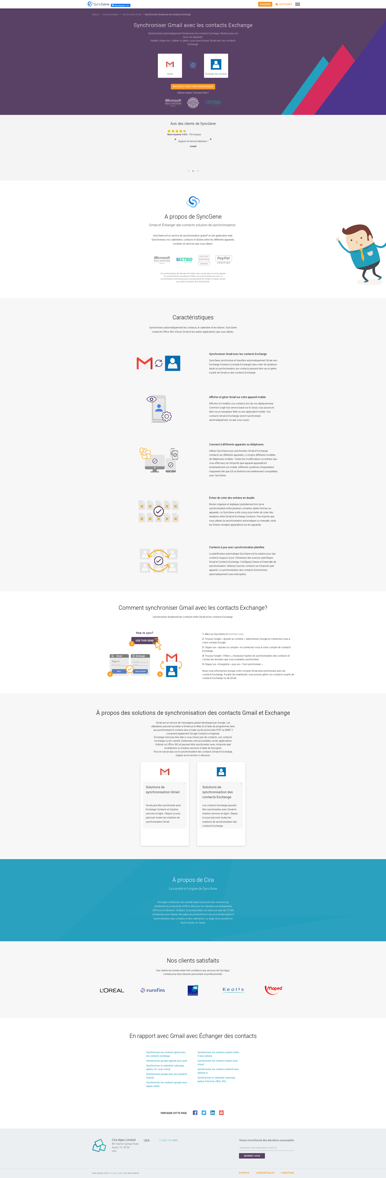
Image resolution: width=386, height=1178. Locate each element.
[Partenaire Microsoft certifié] (173, 102)
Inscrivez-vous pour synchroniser (193, 86)
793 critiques (195, 134)
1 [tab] (188, 172)
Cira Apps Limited (116, 1173)
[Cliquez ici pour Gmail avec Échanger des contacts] (193, 66)
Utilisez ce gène (184, 93)
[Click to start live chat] (283, 4)
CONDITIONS (287, 1173)
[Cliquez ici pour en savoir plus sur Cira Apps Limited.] (99, 1151)
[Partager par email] (221, 1112)
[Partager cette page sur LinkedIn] (212, 1112)
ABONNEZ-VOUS (252, 1156)
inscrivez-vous (235, 634)
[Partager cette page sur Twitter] (204, 1112)
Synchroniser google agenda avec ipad (166, 1060)
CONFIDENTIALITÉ (265, 1173)
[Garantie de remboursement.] (193, 102)
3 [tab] (197, 172)
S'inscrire (265, 4)
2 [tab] (193, 172)
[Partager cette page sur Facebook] (195, 1112)
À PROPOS (244, 1173)
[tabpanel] (193, 152)
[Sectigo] (212, 102)
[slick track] (112, 990)
